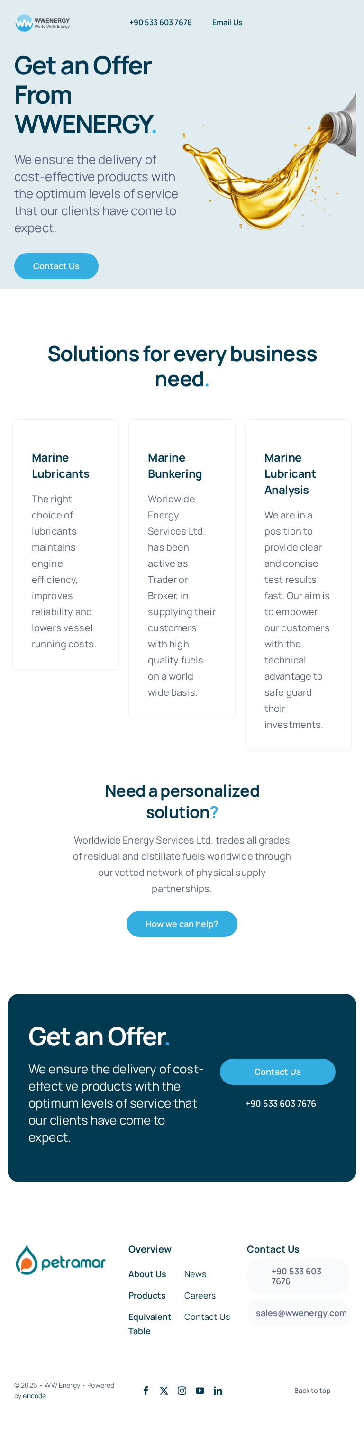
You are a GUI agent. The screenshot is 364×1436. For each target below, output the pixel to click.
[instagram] (182, 1390)
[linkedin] (218, 1390)
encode (34, 1395)
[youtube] (200, 1390)
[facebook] (146, 1390)
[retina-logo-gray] (42, 17)
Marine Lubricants (60, 465)
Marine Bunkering (175, 465)
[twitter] (164, 1390)
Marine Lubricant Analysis (290, 473)
